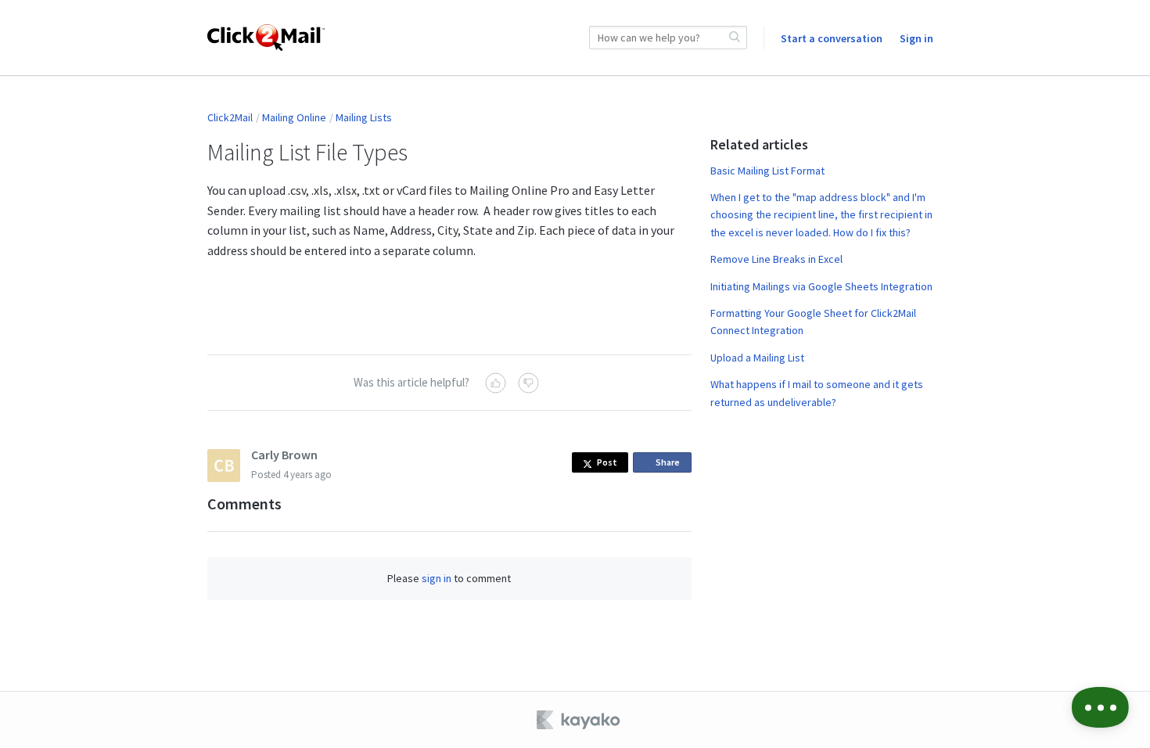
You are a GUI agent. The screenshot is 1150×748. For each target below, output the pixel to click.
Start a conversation (831, 38)
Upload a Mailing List (757, 358)
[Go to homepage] (266, 37)
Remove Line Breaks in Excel (776, 259)
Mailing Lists (364, 117)
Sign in (916, 38)
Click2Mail (230, 117)
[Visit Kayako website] (580, 719)
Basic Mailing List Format (767, 171)
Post (607, 462)
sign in (436, 578)
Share (670, 464)
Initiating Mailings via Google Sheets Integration (821, 286)
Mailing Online (294, 117)
